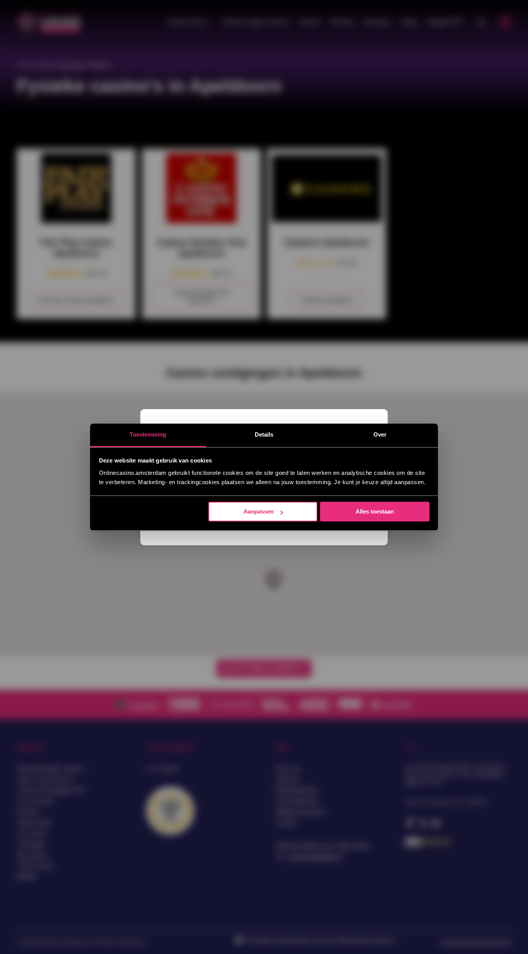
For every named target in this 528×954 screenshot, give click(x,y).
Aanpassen (259, 511)
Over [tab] (380, 434)
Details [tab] (264, 434)
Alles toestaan (375, 511)
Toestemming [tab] (147, 434)
